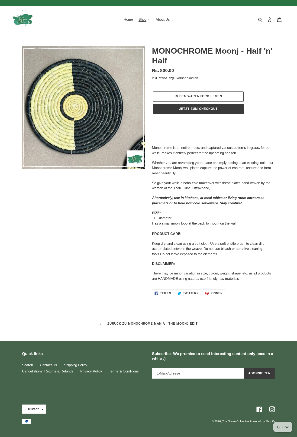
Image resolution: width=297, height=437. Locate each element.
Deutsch (32, 409)
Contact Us (48, 365)
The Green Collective (236, 421)
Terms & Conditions (124, 371)
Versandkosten (187, 78)
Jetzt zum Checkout (198, 109)
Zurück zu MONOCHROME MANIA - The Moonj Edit (152, 323)
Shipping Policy (75, 365)
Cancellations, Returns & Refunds (47, 371)
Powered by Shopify (262, 421)
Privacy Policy (91, 371)
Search (27, 365)
